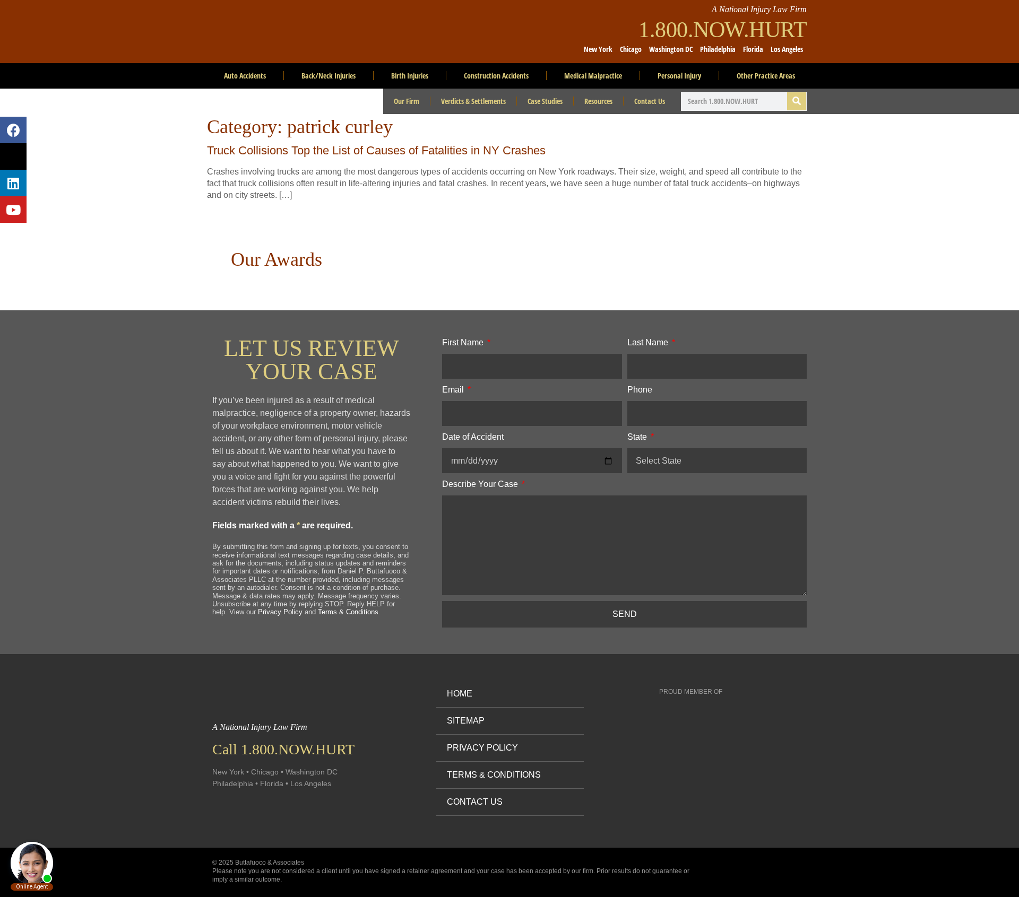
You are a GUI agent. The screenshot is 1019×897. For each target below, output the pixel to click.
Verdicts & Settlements (473, 101)
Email (454, 389)
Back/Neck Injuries (328, 76)
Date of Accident (473, 436)
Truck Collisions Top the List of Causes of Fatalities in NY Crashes (376, 150)
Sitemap (466, 720)
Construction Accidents (496, 76)
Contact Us (649, 101)
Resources (598, 101)
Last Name (648, 342)
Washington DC (671, 49)
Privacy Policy (280, 612)
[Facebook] (13, 130)
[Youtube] (13, 209)
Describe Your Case (481, 484)
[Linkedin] (13, 183)
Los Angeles (787, 49)
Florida (753, 49)
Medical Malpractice (593, 76)
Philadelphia (718, 49)
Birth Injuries (409, 76)
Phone (639, 389)
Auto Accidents (245, 76)
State (638, 436)
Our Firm (406, 101)
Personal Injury (679, 76)
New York (598, 49)
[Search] (796, 101)
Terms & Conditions (348, 612)
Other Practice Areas (766, 76)
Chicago (631, 49)
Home (459, 693)
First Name (464, 342)
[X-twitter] (13, 156)
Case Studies (545, 101)
